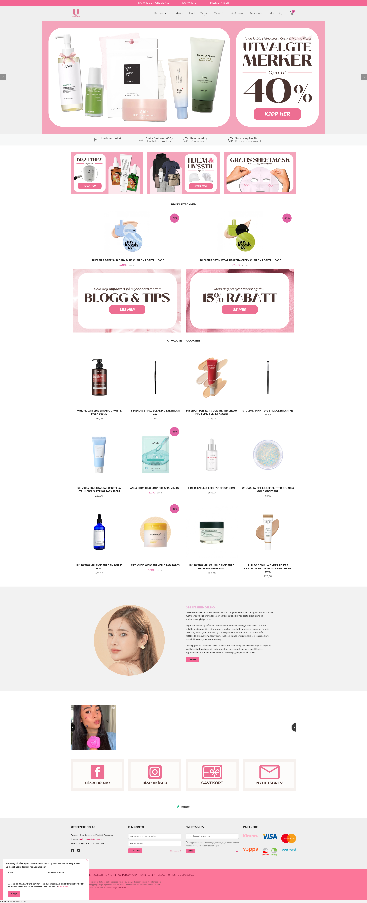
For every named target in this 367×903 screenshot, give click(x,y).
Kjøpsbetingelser (92, 875)
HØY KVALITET (189, 2)
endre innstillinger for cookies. (115, 887)
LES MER (193, 659)
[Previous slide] (71, 727)
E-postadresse (56, 872)
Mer (272, 13)
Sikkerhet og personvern (122, 875)
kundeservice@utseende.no (91, 839)
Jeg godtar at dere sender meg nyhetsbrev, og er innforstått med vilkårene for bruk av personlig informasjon (212, 844)
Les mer (236, 851)
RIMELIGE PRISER (218, 2)
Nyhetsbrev (147, 875)
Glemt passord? (175, 851)
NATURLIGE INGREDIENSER (154, 2)
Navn (10, 872)
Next (364, 77)
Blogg (161, 875)
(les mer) (63, 886)
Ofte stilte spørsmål (181, 875)
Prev (3, 77)
